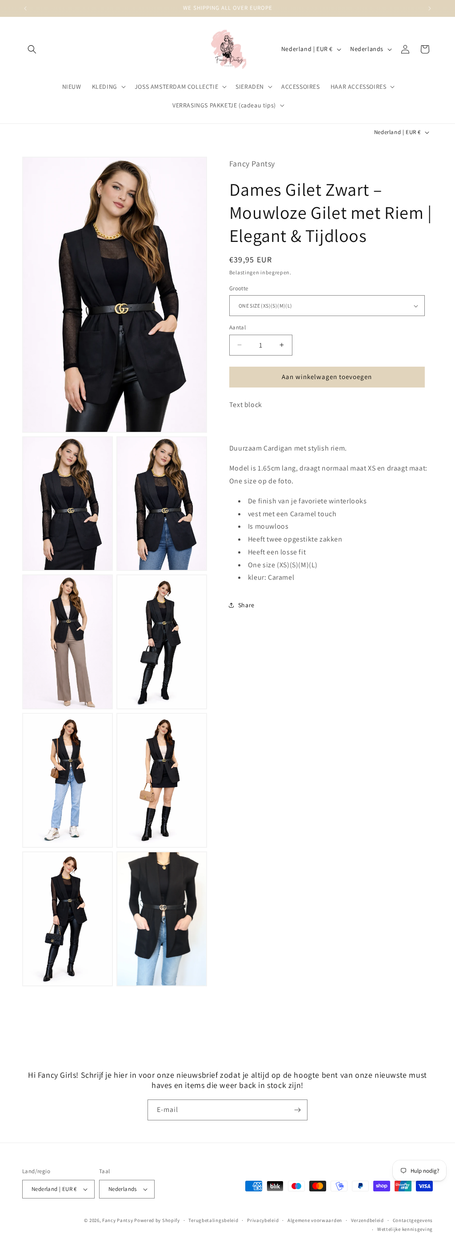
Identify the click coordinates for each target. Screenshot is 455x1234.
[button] (32, 49)
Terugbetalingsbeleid (213, 1220)
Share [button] (246, 605)
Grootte (238, 288)
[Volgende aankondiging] (429, 8)
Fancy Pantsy (117, 1220)
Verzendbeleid (367, 1220)
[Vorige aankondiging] (25, 8)
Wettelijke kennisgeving (405, 1229)
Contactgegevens (413, 1220)
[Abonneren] (297, 1110)
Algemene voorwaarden (314, 1220)
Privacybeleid (263, 1220)
